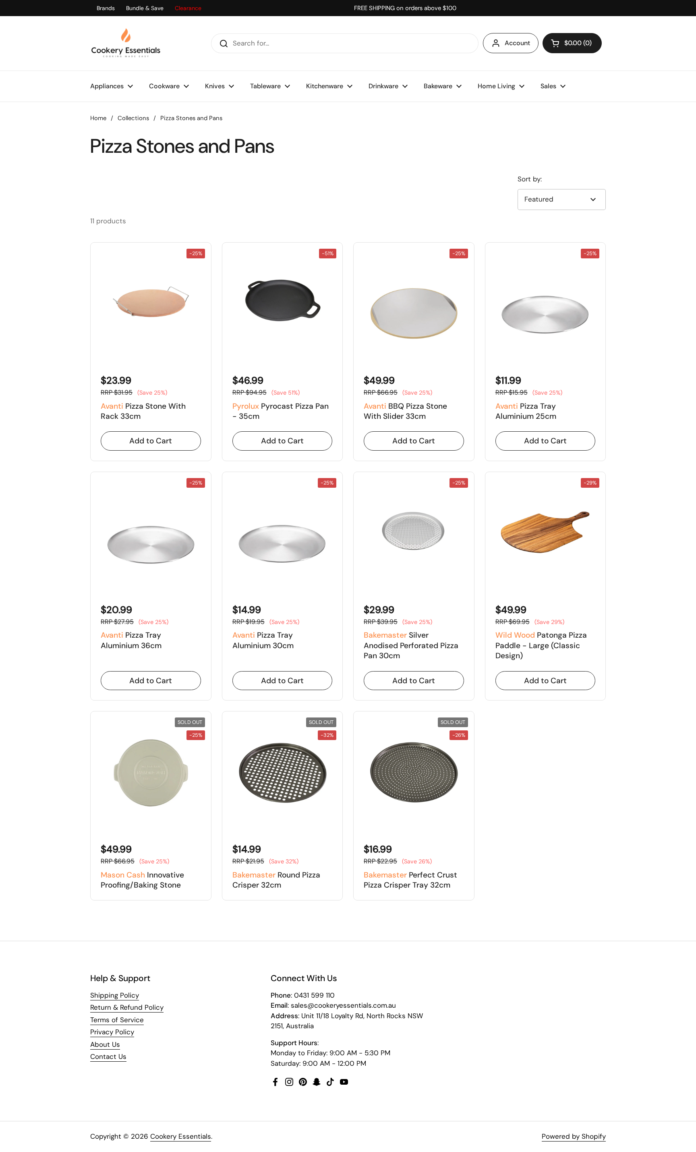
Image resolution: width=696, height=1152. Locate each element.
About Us (105, 1044)
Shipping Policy (114, 995)
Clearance (188, 8)
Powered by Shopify (574, 1136)
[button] (572, 43)
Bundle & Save (145, 8)
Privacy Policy (112, 1031)
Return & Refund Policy (127, 1007)
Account (517, 43)
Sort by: (530, 179)
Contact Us (108, 1056)
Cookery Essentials (180, 1136)
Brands (106, 8)
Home (98, 118)
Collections (133, 118)
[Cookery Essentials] (126, 43)
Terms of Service (117, 1019)
